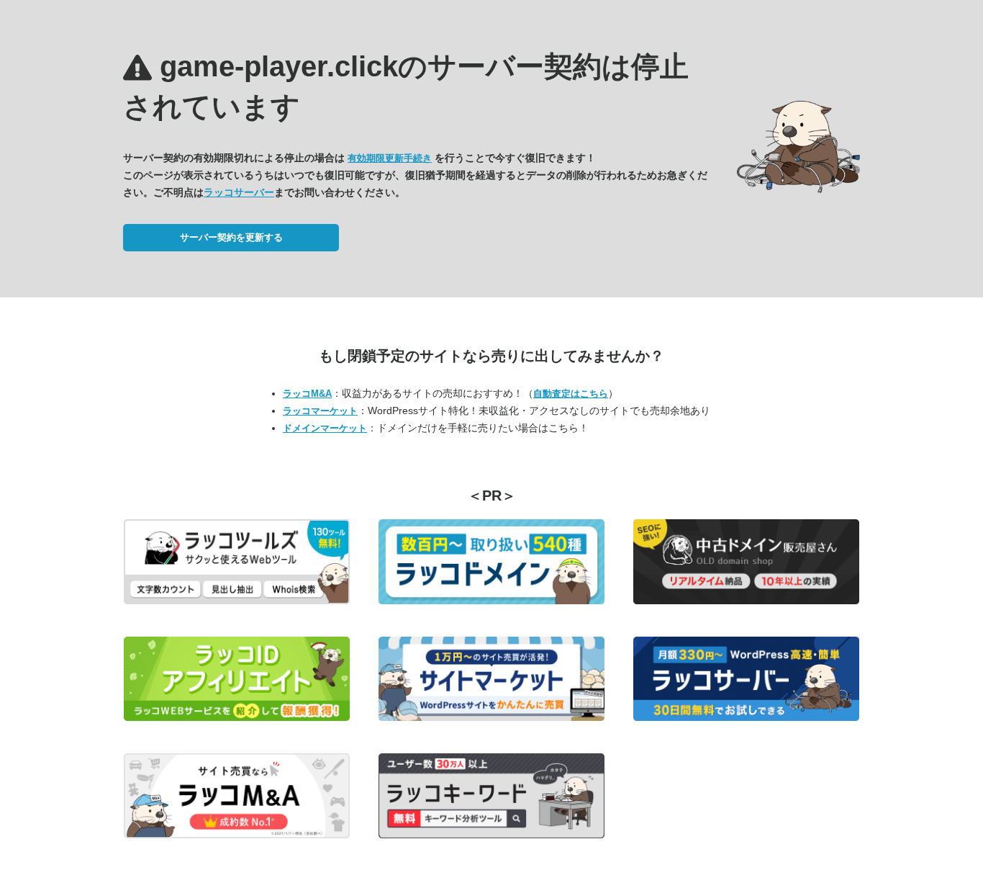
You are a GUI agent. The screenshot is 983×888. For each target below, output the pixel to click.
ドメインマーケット (325, 428)
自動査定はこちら (570, 393)
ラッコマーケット (320, 410)
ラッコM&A (307, 393)
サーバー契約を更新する (231, 237)
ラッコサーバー (239, 192)
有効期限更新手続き (390, 158)
